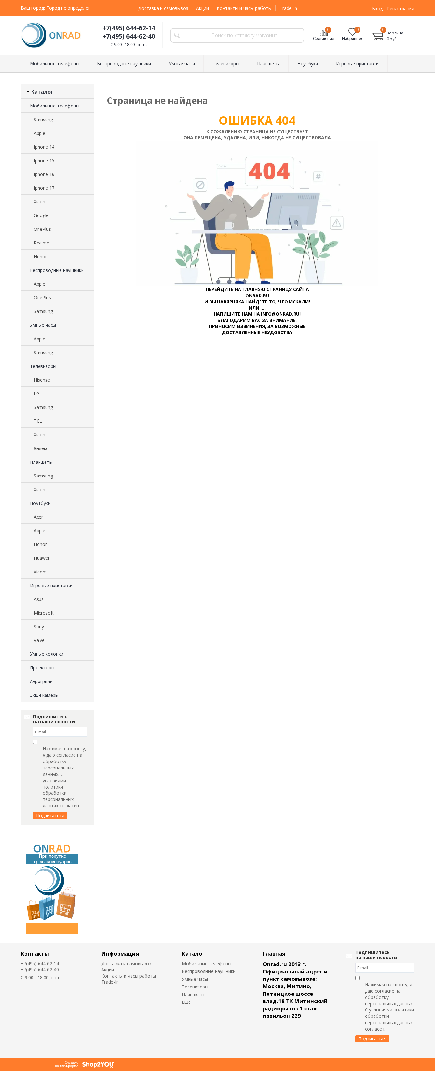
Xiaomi (41, 202)
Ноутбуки (40, 503)
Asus (39, 599)
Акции (202, 8)
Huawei (41, 558)
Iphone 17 (44, 188)
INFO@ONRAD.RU (280, 314)
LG (36, 393)
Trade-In (288, 8)
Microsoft (44, 613)
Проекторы (42, 668)
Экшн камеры (44, 695)
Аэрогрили (41, 681)
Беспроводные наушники (57, 270)
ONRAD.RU (257, 296)
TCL (38, 421)
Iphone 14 (44, 147)
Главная (274, 953)
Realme (41, 243)
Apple (39, 133)
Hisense (42, 380)
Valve (39, 640)
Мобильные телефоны (54, 106)
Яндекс (41, 448)
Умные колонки (46, 654)
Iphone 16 (44, 174)
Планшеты (41, 462)
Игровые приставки (51, 585)
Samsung (43, 119)
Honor (40, 256)
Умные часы (43, 325)
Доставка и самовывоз (163, 8)
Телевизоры (43, 366)
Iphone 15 (44, 160)
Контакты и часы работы (244, 8)
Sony (39, 626)
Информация (120, 953)
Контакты (35, 953)
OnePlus (42, 229)
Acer (38, 517)
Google (41, 215)
